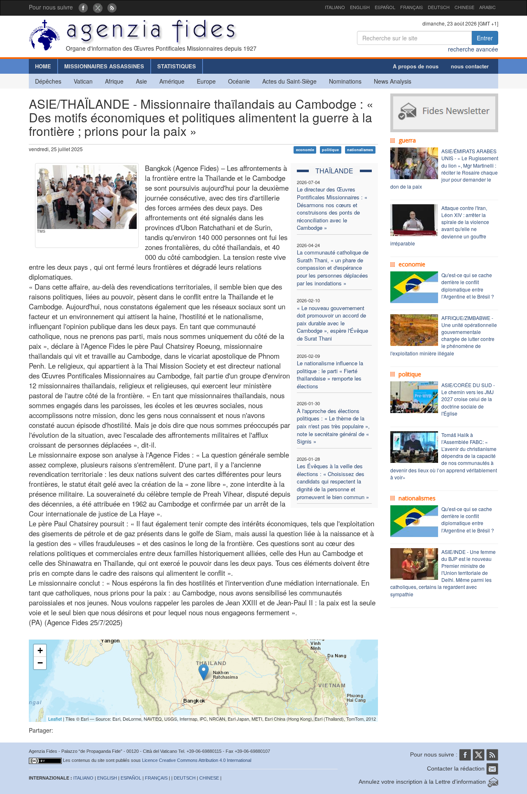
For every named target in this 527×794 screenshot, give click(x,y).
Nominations (345, 81)
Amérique (171, 81)
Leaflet (55, 718)
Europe (206, 81)
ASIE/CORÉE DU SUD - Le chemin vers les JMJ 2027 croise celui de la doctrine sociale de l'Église (468, 399)
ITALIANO (335, 7)
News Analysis (392, 81)
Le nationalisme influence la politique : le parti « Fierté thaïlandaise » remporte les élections (330, 374)
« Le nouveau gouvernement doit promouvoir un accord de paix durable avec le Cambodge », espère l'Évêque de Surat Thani (332, 323)
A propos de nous (415, 66)
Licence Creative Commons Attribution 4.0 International (196, 760)
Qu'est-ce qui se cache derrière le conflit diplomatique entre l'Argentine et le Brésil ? (467, 285)
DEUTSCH (439, 7)
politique (330, 149)
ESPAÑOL (385, 7)
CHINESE (464, 7)
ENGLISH (360, 7)
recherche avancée (473, 49)
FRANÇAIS (411, 7)
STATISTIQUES (176, 66)
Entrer (485, 38)
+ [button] (40, 650)
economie (305, 149)
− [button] (40, 663)
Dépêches (48, 81)
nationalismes (360, 149)
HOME (43, 66)
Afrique (114, 81)
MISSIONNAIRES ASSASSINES (104, 66)
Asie (141, 81)
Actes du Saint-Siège (289, 81)
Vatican (83, 81)
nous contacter (470, 66)
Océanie (239, 81)
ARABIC (487, 7)
